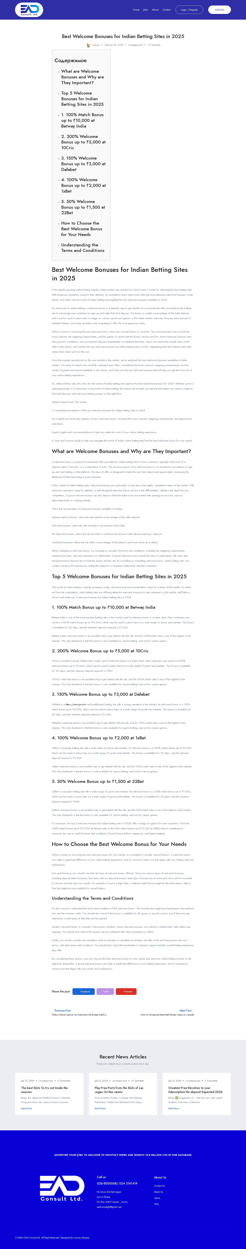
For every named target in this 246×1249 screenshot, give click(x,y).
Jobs (145, 10)
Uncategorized (135, 45)
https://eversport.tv (76, 704)
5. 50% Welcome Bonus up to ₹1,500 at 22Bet (83, 207)
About (155, 10)
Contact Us (159, 1185)
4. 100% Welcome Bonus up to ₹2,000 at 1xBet (83, 185)
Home (136, 10)
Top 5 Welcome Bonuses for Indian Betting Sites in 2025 (82, 99)
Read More (26, 1108)
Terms (157, 1198)
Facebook (85, 991)
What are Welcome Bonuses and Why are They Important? (82, 77)
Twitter (105, 991)
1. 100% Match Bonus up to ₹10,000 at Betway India (82, 120)
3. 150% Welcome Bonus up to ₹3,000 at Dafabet (83, 164)
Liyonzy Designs (81, 1237)
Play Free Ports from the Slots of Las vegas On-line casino (119, 1090)
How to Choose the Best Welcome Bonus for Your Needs (81, 229)
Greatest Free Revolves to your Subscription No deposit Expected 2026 (195, 1090)
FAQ (156, 1204)
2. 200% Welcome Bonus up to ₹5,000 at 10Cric (83, 142)
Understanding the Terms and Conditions (82, 248)
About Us (158, 1192)
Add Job (219, 10)
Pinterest (127, 991)
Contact (166, 10)
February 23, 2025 (114, 45)
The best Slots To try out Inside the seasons (44, 1090)
